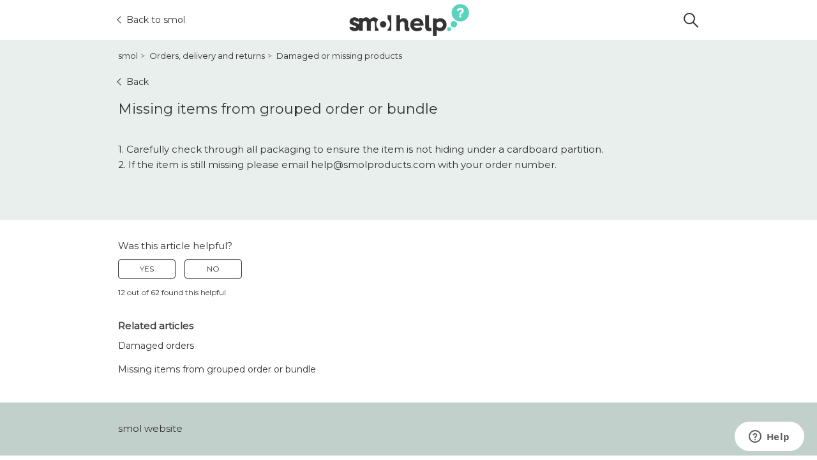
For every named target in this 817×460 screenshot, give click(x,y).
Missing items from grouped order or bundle (217, 369)
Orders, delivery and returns (207, 55)
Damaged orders (156, 345)
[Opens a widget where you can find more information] (769, 438)
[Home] (409, 20)
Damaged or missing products (339, 55)
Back (137, 82)
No (213, 268)
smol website (150, 428)
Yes (147, 268)
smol (128, 55)
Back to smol (155, 20)
